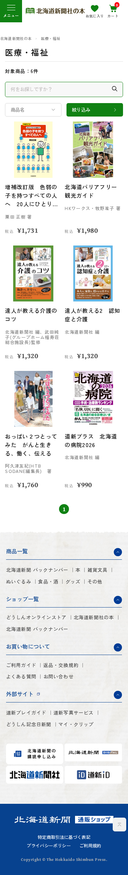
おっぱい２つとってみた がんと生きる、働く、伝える (31, 444)
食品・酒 (48, 581)
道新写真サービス (73, 712)
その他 (95, 581)
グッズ (73, 581)
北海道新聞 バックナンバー (37, 570)
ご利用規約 (90, 845)
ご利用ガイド (21, 665)
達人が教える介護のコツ (31, 314)
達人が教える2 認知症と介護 (92, 314)
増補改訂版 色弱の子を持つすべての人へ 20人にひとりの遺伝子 (31, 195)
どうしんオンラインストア (36, 617)
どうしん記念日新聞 (29, 724)
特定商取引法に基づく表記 (64, 837)
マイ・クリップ (76, 724)
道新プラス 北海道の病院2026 (91, 440)
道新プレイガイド (26, 712)
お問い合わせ (58, 676)
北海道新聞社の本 (16, 38)
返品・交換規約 (61, 665)
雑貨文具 (97, 570)
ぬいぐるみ (18, 581)
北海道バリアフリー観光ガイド (91, 191)
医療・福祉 (51, 38)
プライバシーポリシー (49, 845)
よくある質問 (21, 676)
